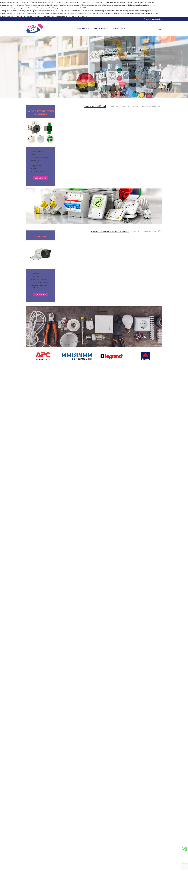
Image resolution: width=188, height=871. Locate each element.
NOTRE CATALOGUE (83, 29)
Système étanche (39, 171)
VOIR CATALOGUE (40, 178)
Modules (36, 288)
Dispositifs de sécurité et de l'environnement (110, 231)
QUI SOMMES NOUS (101, 29)
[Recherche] (160, 28)
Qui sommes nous (49, 70)
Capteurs (36, 276)
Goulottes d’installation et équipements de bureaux (40, 166)
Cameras (36, 274)
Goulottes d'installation (152, 106)
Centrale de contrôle (40, 279)
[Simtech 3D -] (34, 28)
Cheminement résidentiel (37, 153)
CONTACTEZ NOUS (118, 29)
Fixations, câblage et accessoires (39, 158)
